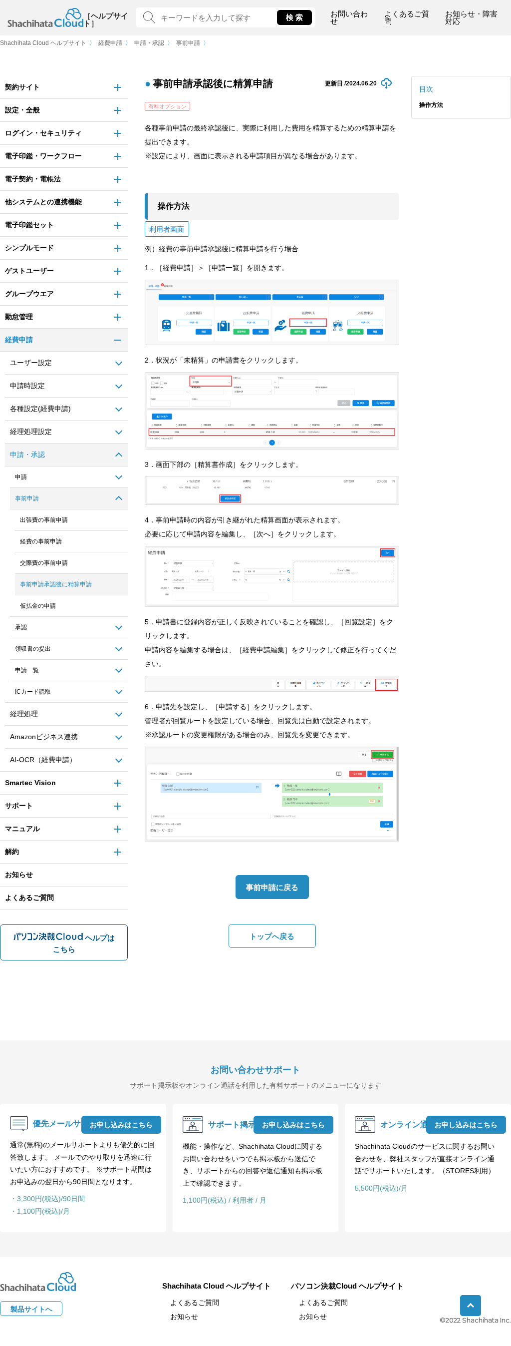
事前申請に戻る (272, 887)
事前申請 (188, 42)
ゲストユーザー (29, 271)
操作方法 (431, 104)
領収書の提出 (33, 648)
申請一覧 (27, 670)
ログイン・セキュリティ (43, 133)
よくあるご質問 (406, 17)
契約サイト (22, 87)
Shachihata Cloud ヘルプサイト (43, 42)
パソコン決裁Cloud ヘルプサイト (347, 1286)
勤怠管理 (19, 317)
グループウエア (29, 294)
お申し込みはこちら (121, 1125)
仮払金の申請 (38, 605)
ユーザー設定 (31, 363)
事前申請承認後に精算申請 (56, 584)
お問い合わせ (349, 17)
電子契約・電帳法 (33, 179)
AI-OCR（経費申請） (43, 760)
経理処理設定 (31, 432)
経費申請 (110, 42)
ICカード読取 (33, 691)
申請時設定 (27, 386)
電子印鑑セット (29, 225)
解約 (12, 852)
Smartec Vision (30, 783)
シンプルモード (29, 248)
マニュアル (22, 829)
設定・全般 (22, 110)
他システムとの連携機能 (43, 202)
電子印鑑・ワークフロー (43, 156)
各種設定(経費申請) (40, 409)
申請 (21, 476)
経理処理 (24, 714)
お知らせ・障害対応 (471, 17)
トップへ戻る (272, 936)
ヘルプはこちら (84, 943)
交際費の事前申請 (44, 562)
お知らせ (19, 875)
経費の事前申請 (41, 541)
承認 (21, 627)
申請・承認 (149, 42)
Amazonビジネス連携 (44, 737)
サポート (19, 806)
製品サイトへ (31, 1309)
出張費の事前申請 (44, 519)
